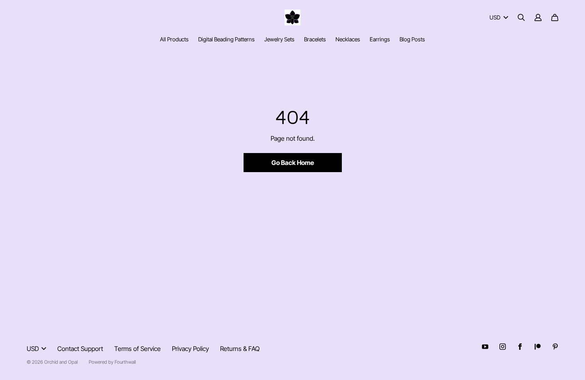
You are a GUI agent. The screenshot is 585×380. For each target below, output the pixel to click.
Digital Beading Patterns (226, 39)
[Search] (521, 17)
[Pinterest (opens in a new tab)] (555, 347)
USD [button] (494, 17)
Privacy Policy (190, 349)
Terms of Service (137, 349)
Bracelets (315, 39)
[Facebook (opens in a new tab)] (520, 347)
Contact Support (80, 349)
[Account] (538, 17)
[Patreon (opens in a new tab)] (537, 347)
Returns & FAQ (239, 349)
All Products (174, 39)
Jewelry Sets (279, 39)
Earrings (380, 39)
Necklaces (347, 39)
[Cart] (554, 17)
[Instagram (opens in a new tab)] (502, 347)
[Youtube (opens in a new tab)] (485, 347)
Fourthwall (125, 362)
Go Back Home (292, 163)
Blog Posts (412, 39)
